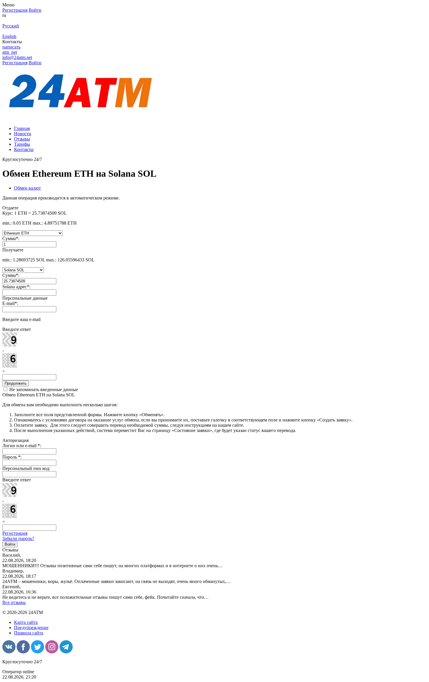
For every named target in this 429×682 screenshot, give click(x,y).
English (9, 36)
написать (11, 46)
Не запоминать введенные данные (43, 389)
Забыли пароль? (18, 538)
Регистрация (14, 533)
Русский (10, 25)
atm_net (9, 52)
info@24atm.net (17, 57)
